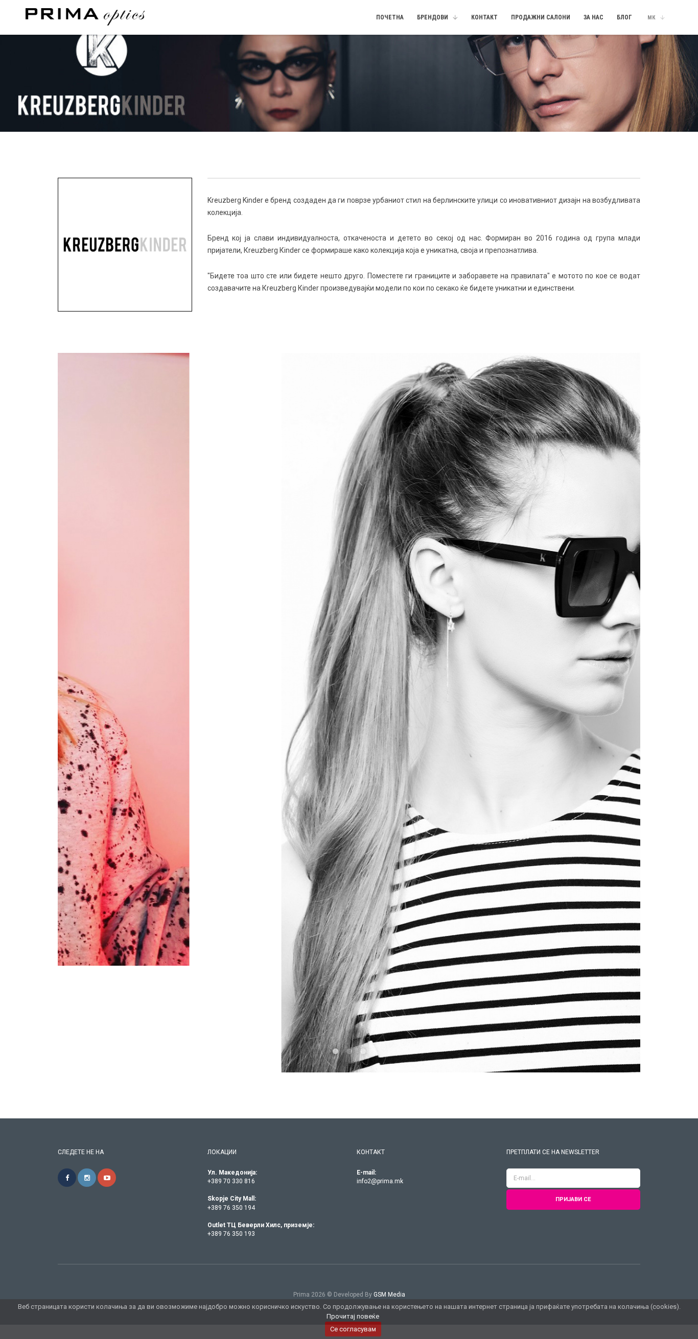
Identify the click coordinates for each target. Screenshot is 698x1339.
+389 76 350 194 (231, 815)
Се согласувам (353, 1329)
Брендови (432, 17)
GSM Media (389, 901)
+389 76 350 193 (231, 841)
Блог (624, 17)
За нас (593, 17)
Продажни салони (540, 17)
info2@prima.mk (380, 788)
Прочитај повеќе (353, 1316)
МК (651, 17)
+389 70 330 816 (231, 788)
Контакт (484, 17)
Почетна (390, 17)
